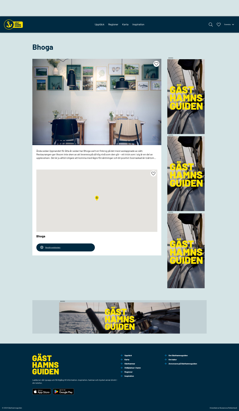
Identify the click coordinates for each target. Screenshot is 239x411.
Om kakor (173, 359)
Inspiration (138, 24)
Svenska (227, 24)
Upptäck (99, 24)
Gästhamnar (129, 363)
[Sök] (211, 25)
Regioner (113, 24)
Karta (125, 24)
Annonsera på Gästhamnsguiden (183, 363)
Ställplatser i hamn (132, 367)
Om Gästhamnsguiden (178, 355)
